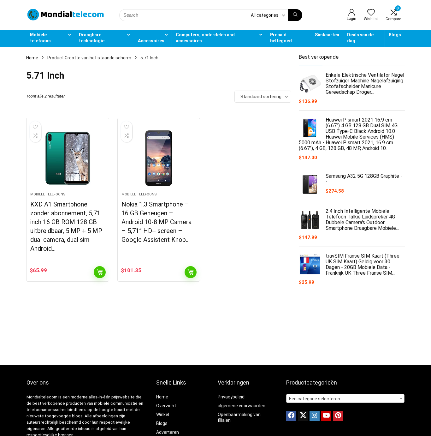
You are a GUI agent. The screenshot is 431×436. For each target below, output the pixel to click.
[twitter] (303, 416)
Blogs (395, 34)
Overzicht (166, 405)
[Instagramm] (315, 416)
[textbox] (345, 398)
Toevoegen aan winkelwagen (100, 272)
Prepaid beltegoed (281, 37)
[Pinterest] (338, 416)
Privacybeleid (231, 396)
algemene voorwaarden (241, 405)
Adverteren (167, 432)
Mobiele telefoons (40, 37)
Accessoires (151, 40)
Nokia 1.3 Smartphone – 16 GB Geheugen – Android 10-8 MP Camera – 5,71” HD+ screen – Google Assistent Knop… (156, 221)
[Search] (295, 15)
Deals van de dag (360, 37)
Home (32, 57)
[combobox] (345, 398)
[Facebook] (291, 416)
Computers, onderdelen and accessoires (205, 37)
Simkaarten (327, 34)
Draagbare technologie (91, 37)
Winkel (162, 414)
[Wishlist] (371, 13)
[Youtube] (326, 416)
